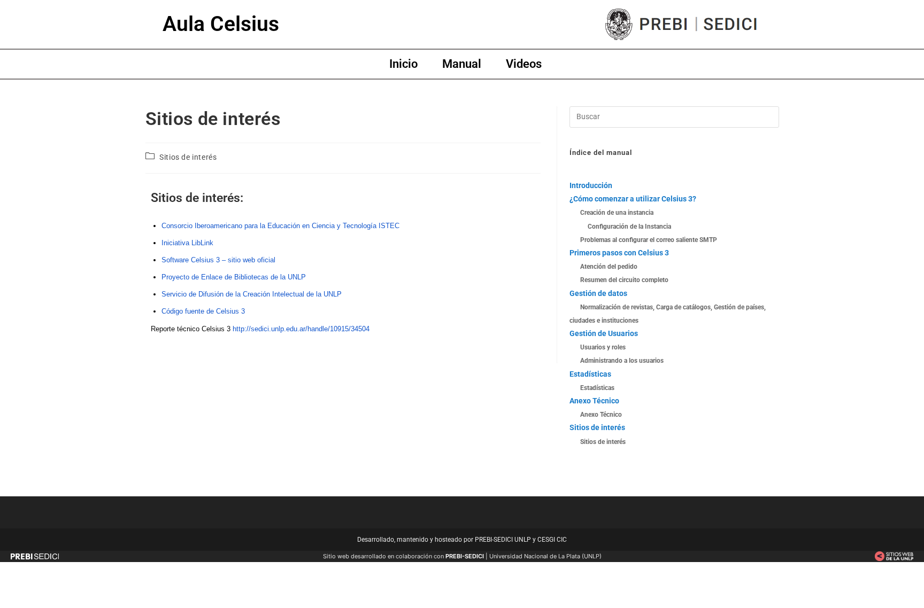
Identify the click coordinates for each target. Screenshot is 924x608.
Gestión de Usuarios (603, 333)
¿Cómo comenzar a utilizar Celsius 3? (632, 198)
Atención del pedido (608, 266)
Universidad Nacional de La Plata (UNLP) (545, 556)
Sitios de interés (188, 157)
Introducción (590, 185)
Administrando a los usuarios (622, 360)
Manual (461, 64)
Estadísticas (590, 374)
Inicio (403, 64)
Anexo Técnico (594, 400)
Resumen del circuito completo (624, 280)
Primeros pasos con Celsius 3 (619, 252)
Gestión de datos (598, 293)
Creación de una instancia (616, 212)
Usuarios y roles (603, 347)
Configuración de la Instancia (629, 226)
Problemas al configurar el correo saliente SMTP (648, 240)
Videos (524, 64)
